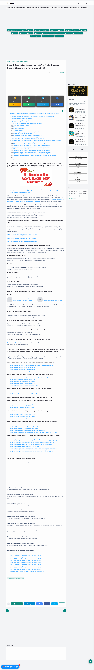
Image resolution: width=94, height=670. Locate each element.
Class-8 (23, 33)
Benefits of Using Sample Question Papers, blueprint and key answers (28, 132)
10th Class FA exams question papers (74, 191)
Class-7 (15, 33)
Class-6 (84, 30)
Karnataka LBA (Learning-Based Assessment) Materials (80, 133)
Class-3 (61, 30)
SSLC (38, 33)
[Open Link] (86, 3)
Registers (78, 177)
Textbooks (38, 30)
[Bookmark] (8, 604)
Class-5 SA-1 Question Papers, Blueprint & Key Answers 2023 (25, 562)
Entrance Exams (78, 33)
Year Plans (78, 165)
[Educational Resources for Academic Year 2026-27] (71, 120)
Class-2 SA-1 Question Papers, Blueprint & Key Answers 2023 (25, 557)
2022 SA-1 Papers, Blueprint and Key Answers (22, 120)
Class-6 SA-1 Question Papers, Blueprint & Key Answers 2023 (25, 564)
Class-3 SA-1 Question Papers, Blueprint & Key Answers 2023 (25, 558)
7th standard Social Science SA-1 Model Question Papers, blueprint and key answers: (33, 154)
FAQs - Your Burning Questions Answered (21, 159)
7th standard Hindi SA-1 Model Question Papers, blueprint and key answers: (31, 147)
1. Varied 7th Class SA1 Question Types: (22, 133)
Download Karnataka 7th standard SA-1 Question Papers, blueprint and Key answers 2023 (33, 116)
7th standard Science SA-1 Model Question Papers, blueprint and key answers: (32, 152)
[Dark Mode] (78, 3)
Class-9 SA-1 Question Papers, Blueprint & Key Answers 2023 (25, 569)
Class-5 (76, 30)
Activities (78, 167)
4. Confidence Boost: (18, 130)
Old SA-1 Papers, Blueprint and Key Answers (22, 121)
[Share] (62, 603)
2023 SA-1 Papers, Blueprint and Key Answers (22, 118)
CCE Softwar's (78, 179)
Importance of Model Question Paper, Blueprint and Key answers (27, 123)
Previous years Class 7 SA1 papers (15, 342)
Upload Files (60, 36)
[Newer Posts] (64, 610)
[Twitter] (54, 603)
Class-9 (30, 33)
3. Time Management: (18, 128)
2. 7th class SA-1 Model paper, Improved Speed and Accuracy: (27, 135)
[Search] (84, 3)
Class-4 (69, 30)
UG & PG (68, 33)
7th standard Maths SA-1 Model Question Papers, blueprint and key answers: (31, 150)
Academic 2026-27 (13, 30)
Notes (78, 161)
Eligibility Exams (36, 36)
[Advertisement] (47, 18)
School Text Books (78, 172)
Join (14, 104)
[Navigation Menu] (90, 661)
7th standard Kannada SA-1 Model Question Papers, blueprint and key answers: (32, 143)
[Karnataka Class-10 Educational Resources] (78, 96)
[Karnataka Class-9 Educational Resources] (71, 112)
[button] (62, 72)
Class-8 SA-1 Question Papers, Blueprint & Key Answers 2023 (25, 567)
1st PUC (45, 33)
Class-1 (46, 30)
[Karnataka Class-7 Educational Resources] (71, 144)
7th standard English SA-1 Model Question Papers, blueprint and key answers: (31, 145)
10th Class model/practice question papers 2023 (74, 193)
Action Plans (78, 170)
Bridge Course (78, 156)
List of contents (12, 110)
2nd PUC (52, 33)
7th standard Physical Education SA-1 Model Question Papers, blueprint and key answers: (34, 155)
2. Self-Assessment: (18, 126)
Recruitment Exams (48, 36)
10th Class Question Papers (83, 193)
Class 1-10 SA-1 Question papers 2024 (20, 192)
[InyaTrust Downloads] (11, 3)
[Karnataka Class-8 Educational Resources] (71, 128)
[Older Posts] (7, 610)
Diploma (61, 33)
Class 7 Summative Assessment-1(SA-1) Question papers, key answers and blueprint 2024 (34, 191)
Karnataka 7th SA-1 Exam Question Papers (16, 578)
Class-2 (54, 30)
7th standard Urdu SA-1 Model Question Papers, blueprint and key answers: (31, 148)
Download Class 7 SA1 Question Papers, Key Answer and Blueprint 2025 (28, 189)
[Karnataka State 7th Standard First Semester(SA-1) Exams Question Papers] (40, 302)
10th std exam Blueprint (83, 196)
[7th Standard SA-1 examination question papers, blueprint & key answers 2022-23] (9, 302)
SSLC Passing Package (78, 158)
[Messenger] (39, 603)
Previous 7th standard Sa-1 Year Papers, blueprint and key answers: (28, 138)
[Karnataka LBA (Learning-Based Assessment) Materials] (71, 135)
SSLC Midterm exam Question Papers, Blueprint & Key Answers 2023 (27, 571)
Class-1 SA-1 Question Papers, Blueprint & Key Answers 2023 (25, 555)
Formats (78, 181)
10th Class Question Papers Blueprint (74, 196)
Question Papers (78, 154)
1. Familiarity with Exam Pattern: (21, 125)
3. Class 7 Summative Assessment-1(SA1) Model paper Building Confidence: (31, 137)
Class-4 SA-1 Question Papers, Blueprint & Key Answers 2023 (25, 560)
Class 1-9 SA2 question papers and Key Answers (24, 7)
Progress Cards (77, 174)
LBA (23, 30)
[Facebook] (47, 603)
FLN (30, 30)
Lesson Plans (78, 163)
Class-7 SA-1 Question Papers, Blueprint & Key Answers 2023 (25, 566)
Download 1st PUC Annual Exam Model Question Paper (51, 7)
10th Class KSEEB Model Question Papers (83, 191)
